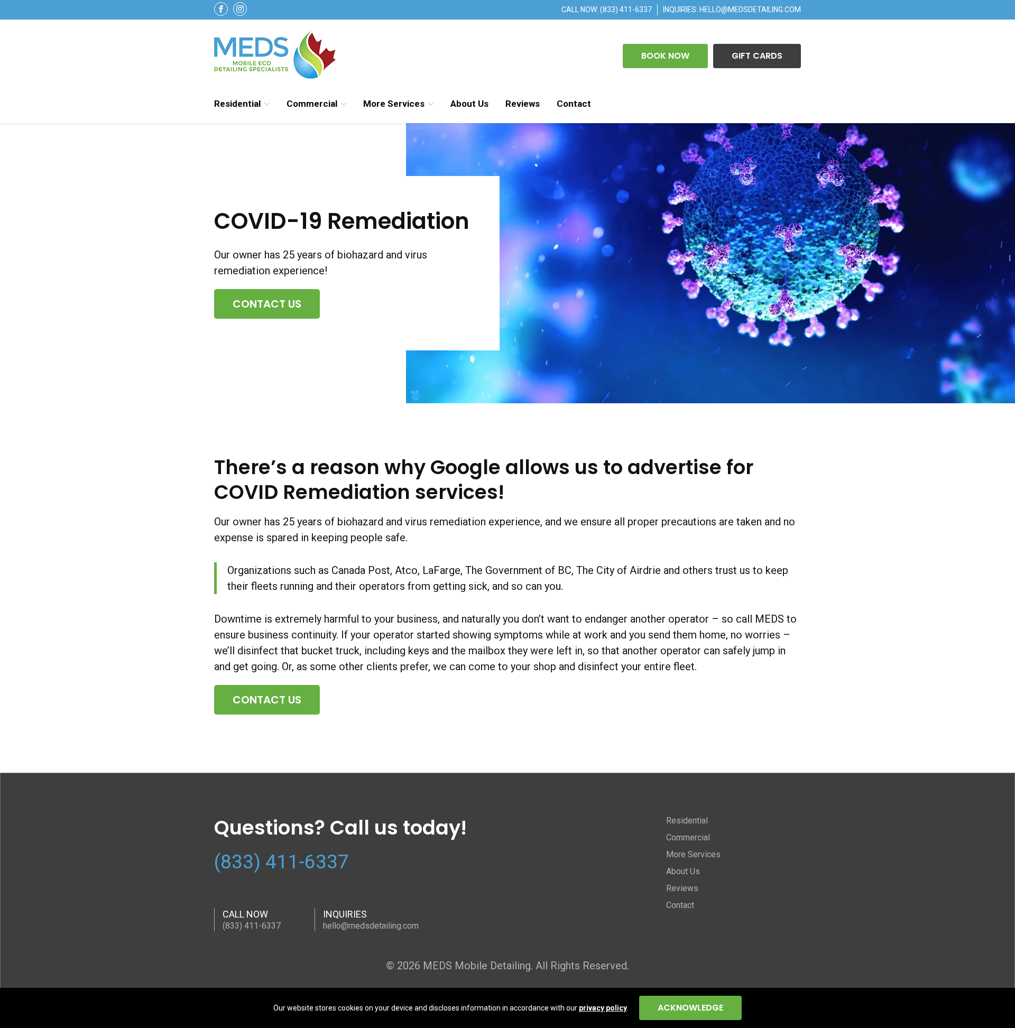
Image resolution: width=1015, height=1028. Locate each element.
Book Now (665, 56)
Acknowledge (690, 1008)
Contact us (267, 304)
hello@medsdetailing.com (750, 9)
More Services (394, 103)
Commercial (312, 103)
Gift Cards (757, 56)
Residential (237, 103)
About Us (469, 103)
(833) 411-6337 (626, 9)
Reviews (522, 103)
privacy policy (603, 1008)
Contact (574, 103)
